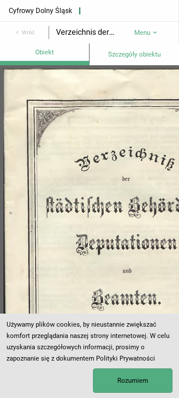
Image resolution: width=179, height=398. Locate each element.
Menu (142, 33)
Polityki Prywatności (125, 358)
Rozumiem (132, 381)
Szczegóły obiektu (134, 54)
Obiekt (44, 52)
